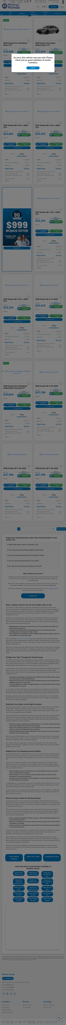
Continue (33, 68)
